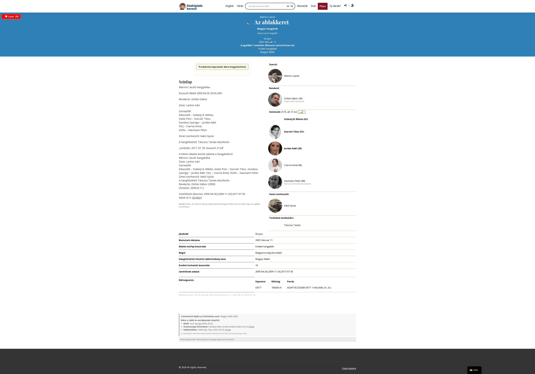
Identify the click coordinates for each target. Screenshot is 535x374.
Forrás (251, 326)
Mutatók (302, 6)
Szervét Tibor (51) (294, 131)
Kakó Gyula (290, 205)
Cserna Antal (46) (293, 165)
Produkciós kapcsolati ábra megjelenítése (222, 66)
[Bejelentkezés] (345, 5)
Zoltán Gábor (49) (293, 98)
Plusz (323, 6)
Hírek (240, 6)
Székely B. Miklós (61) (296, 119)
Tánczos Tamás (292, 225)
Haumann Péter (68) (294, 180)
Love (12, 16)
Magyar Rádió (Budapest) (294, 101)
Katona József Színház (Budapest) (297, 184)
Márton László (291, 75)
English (230, 6)
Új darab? (335, 6)
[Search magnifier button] (292, 6)
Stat (313, 6)
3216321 (197, 197)
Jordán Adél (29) (293, 148)
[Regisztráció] (353, 5)
